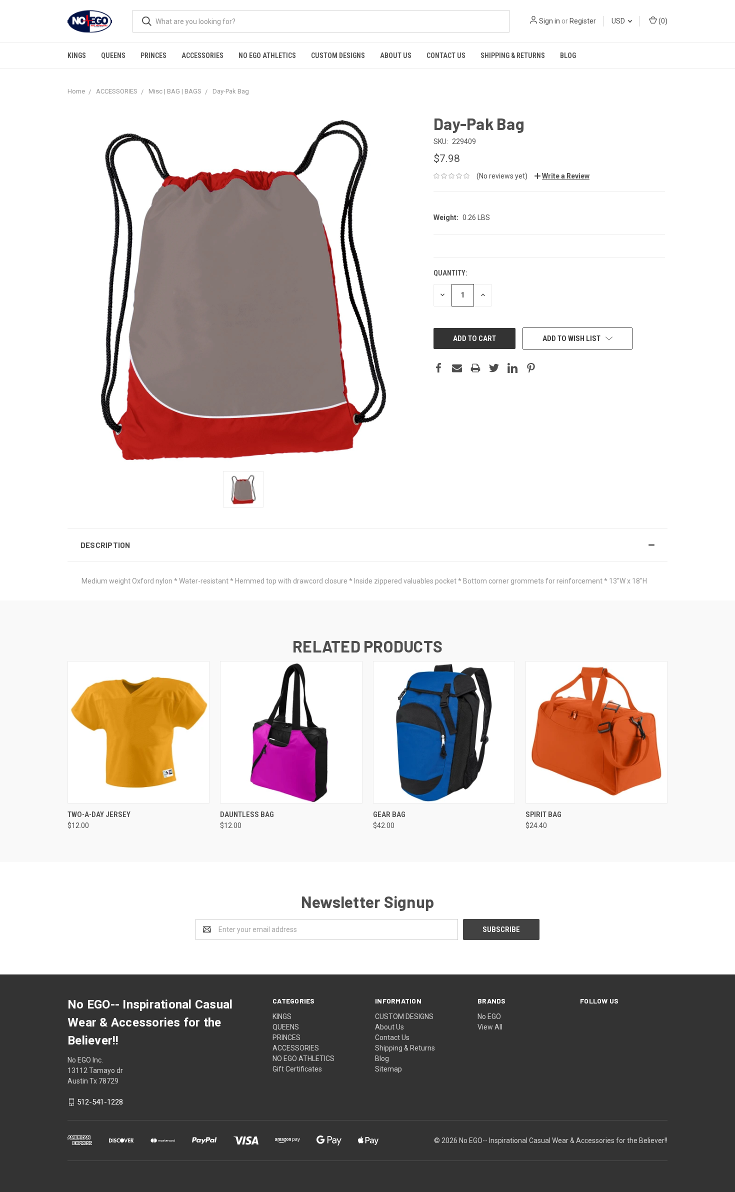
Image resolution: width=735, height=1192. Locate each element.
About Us (396, 56)
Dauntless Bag (247, 814)
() (662, 21)
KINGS (77, 56)
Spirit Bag (544, 814)
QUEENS (113, 56)
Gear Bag (389, 814)
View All (490, 1027)
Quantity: (450, 273)
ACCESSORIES (203, 56)
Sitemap (388, 1069)
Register (583, 21)
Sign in (549, 21)
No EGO (489, 1016)
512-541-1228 (100, 1102)
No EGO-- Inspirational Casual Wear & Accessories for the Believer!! (563, 1140)
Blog (568, 56)
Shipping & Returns (512, 56)
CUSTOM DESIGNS (338, 56)
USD (619, 21)
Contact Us (446, 56)
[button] (368, 545)
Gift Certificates (297, 1069)
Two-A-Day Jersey (99, 814)
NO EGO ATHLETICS (267, 56)
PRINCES (153, 56)
